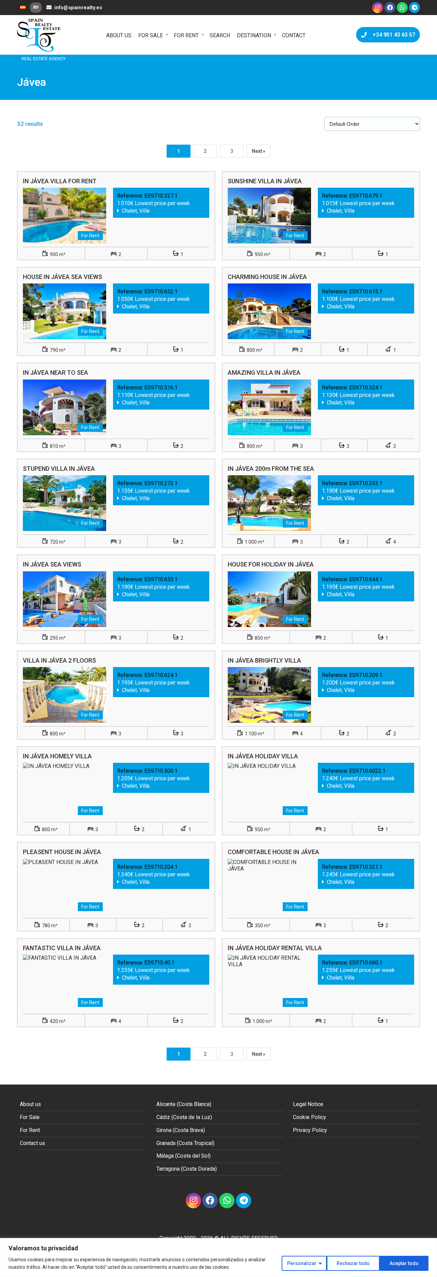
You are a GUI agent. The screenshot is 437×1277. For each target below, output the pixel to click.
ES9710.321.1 (365, 867)
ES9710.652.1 (161, 291)
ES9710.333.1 (365, 483)
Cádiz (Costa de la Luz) (184, 1117)
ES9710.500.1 (161, 771)
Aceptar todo (404, 1263)
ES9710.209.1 (365, 675)
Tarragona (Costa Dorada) (186, 1169)
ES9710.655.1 (161, 579)
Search (220, 35)
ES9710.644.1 (365, 579)
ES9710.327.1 (161, 196)
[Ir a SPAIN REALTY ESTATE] (39, 35)
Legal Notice (308, 1104)
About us (118, 35)
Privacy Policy (310, 1130)
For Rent (186, 35)
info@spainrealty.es (78, 7)
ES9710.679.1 (365, 196)
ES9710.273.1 (161, 483)
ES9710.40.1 (159, 963)
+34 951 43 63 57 (392, 34)
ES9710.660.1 (365, 963)
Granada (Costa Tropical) (185, 1143)
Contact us (32, 1143)
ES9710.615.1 (365, 291)
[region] (218, 1257)
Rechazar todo (353, 1263)
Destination (254, 35)
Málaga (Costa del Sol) (183, 1156)
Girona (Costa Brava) (180, 1130)
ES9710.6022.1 (367, 771)
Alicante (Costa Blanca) (183, 1104)
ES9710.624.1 (161, 675)
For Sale (150, 35)
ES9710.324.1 (365, 387)
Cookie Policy (309, 1117)
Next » (258, 151)
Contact (294, 35)
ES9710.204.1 (161, 867)
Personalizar (301, 1263)
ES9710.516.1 (161, 387)
